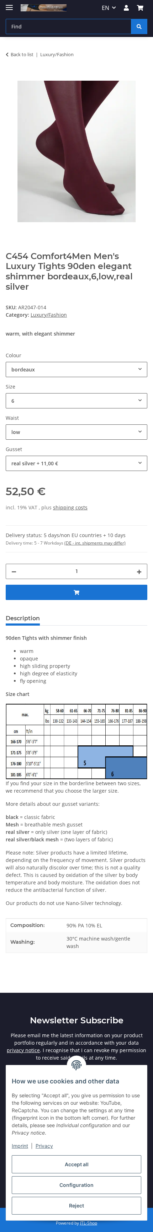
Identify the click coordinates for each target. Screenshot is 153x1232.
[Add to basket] (11, 77)
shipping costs (70, 507)
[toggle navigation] (9, 4)
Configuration (76, 1185)
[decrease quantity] (14, 571)
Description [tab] (23, 618)
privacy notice (23, 1050)
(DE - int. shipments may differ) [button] (95, 543)
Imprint (20, 1146)
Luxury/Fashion (49, 314)
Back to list (22, 54)
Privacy (44, 1146)
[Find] (139, 26)
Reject (76, 1205)
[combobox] (76, 369)
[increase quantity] (139, 571)
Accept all (77, 1164)
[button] (126, 8)
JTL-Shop (88, 1223)
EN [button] (105, 8)
